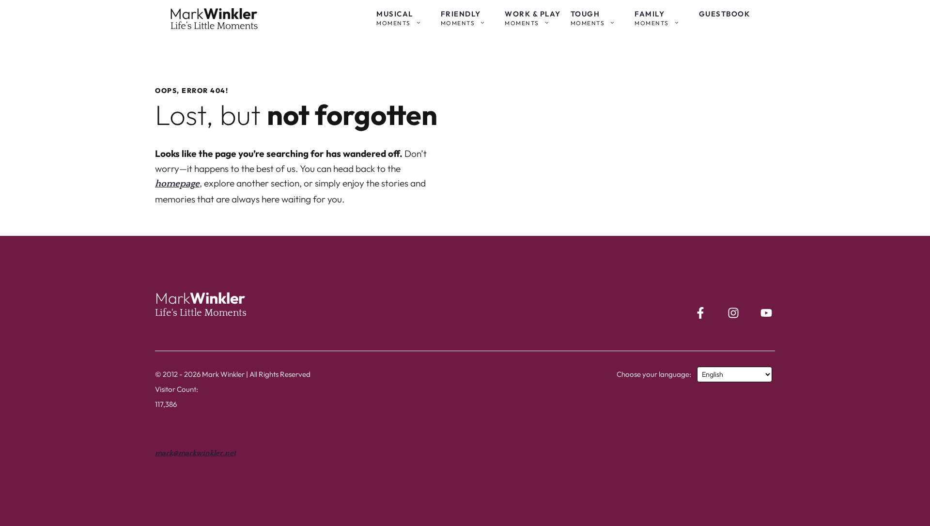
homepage (177, 184)
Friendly (461, 18)
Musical (394, 18)
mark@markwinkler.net (195, 453)
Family (652, 18)
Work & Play (533, 18)
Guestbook (724, 14)
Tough (588, 18)
